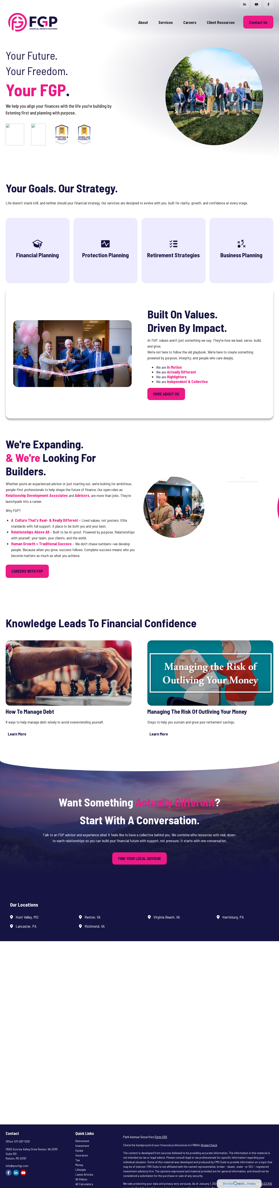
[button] (143, 22)
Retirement (82, 1141)
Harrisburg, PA (233, 917)
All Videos (81, 1179)
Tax (77, 1160)
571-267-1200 (22, 1141)
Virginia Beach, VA (166, 917)
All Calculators (84, 1184)
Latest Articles (84, 1174)
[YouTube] (256, 4)
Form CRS (161, 1137)
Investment (82, 1146)
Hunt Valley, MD (27, 917)
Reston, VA (92, 917)
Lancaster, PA (26, 926)
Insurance (81, 1155)
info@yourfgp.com (17, 1166)
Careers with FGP (27, 571)
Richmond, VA (95, 926)
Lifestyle (80, 1169)
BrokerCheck (209, 1145)
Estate (79, 1150)
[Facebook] (268, 4)
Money (79, 1165)
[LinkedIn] (244, 4)
